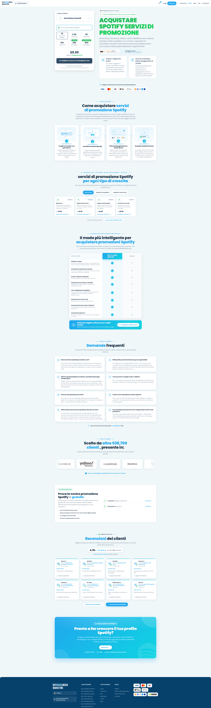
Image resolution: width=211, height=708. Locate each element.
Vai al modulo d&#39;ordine (113, 220)
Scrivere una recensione (118, 604)
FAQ (199, 3)
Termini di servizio (120, 694)
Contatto (117, 696)
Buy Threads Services (87, 691)
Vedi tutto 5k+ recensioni (101, 554)
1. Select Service (62, 13)
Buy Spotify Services (87, 706)
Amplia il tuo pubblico (102, 192)
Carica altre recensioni (92, 604)
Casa (101, 689)
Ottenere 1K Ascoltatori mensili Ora (74, 61)
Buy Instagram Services (88, 689)
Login (164, 3)
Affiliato (117, 689)
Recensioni (185, 3)
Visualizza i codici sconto (129, 325)
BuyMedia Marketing (7, 3)
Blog (194, 3)
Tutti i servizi (88, 192)
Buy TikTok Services (86, 696)
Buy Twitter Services (87, 699)
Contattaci (205, 3)
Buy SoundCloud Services (88, 704)
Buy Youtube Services (87, 701)
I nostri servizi (21, 3)
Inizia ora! (104, 647)
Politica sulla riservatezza (122, 691)
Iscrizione (172, 3)
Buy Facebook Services (87, 694)
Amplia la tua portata (120, 192)
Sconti (102, 699)
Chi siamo (103, 691)
